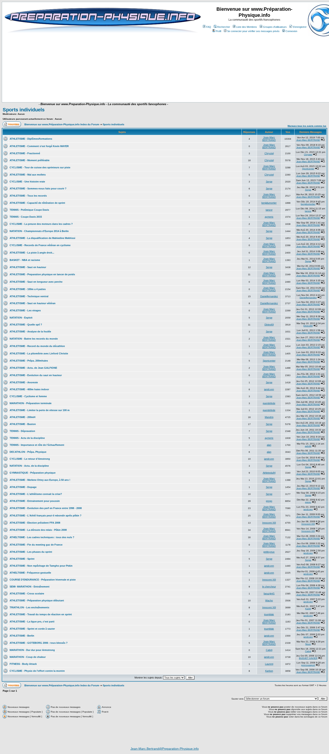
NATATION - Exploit (21, 317)
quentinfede (269, 403)
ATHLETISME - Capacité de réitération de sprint (37, 203)
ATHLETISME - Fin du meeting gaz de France (36, 544)
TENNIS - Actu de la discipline (27, 438)
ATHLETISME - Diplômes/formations (31, 138)
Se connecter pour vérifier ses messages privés (253, 31)
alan (269, 445)
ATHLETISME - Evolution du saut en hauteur (36, 375)
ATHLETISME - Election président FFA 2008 (35, 522)
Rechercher (223, 27)
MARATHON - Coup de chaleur (28, 657)
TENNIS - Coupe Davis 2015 (26, 216)
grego (269, 501)
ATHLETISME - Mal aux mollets (28, 174)
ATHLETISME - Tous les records (28, 195)
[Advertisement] (93, 89)
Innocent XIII (269, 522)
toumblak (269, 614)
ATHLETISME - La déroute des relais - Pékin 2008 (38, 530)
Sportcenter (308, 168)
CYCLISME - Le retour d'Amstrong (30, 458)
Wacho (269, 600)
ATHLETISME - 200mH (22, 417)
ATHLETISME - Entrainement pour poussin (35, 501)
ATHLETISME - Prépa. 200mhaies (29, 360)
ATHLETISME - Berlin (22, 635)
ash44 (308, 446)
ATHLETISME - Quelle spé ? (26, 324)
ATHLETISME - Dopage (23, 487)
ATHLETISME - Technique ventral (29, 296)
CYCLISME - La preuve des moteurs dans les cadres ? (41, 224)
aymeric (269, 216)
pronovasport (308, 665)
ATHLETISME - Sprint (22, 558)
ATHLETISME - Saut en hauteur (28, 267)
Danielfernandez (269, 296)
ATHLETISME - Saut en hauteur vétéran (33, 303)
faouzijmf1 (269, 593)
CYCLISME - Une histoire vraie (27, 181)
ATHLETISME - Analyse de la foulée (30, 331)
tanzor (269, 209)
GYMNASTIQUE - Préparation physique (33, 472)
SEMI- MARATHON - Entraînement (29, 586)
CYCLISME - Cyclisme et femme (28, 396)
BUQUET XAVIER (308, 658)
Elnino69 (269, 324)
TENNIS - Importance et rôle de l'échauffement (37, 445)
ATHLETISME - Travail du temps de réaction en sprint (41, 614)
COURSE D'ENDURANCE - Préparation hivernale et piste (43, 579)
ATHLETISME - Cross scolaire (27, 593)
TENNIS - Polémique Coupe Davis (29, 209)
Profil (218, 31)
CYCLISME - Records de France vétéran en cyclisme (40, 245)
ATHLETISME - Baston (23, 424)
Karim (308, 608)
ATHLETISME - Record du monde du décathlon (37, 346)
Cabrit (269, 650)
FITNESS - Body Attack (23, 664)
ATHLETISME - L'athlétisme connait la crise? (36, 494)
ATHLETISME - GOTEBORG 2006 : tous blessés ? (39, 642)
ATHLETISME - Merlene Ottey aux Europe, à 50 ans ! (40, 480)
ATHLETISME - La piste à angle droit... (32, 252)
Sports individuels (24, 110)
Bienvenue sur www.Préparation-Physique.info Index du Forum (61, 124)
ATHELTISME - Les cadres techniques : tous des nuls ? (42, 537)
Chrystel (269, 153)
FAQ (208, 27)
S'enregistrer (300, 27)
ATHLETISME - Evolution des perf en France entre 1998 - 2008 (46, 508)
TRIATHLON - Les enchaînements (29, 607)
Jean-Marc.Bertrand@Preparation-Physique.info (164, 748)
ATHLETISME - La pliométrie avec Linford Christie (39, 353)
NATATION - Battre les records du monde (34, 338)
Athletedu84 (269, 472)
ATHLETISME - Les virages (25, 310)
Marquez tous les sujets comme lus (307, 126)
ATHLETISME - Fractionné (25, 153)
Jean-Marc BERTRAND (269, 138)
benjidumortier (269, 203)
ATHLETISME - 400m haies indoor (29, 389)
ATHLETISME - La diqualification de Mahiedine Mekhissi (42, 238)
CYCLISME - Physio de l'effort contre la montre (37, 671)
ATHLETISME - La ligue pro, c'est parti (32, 621)
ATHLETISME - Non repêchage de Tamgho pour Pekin (41, 565)
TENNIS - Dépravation (22, 431)
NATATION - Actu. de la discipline (29, 465)
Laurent (269, 664)
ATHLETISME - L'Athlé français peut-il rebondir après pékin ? (45, 515)
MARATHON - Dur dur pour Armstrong (32, 650)
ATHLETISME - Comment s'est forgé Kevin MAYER (39, 146)
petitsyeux (269, 551)
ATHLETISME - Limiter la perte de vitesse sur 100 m (40, 410)
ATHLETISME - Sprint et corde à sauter (32, 628)
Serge (269, 181)
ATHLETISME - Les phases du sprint (31, 551)
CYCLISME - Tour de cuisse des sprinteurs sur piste (40, 167)
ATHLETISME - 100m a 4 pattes (28, 289)
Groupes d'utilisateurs (275, 27)
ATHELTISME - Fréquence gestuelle (30, 572)
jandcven (269, 389)
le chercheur (269, 586)
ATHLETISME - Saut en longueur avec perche (36, 281)
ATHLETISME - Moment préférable (29, 160)
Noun (308, 644)
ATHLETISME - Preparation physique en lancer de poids (42, 274)
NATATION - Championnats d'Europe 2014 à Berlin (39, 231)
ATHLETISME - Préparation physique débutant (37, 600)
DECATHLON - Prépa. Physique (28, 452)
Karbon (269, 671)
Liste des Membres (246, 27)
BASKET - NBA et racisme (25, 260)
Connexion (291, 31)
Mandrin (269, 417)
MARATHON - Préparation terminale (30, 403)
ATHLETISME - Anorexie (24, 382)
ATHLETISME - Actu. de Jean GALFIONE (33, 367)
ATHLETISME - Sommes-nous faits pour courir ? (38, 188)
